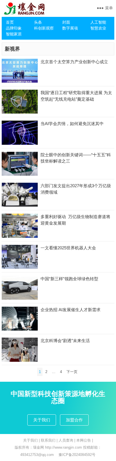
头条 (38, 22)
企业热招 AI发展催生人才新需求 (71, 309)
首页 (10, 22)
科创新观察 (44, 28)
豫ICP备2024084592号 (77, 455)
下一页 (71, 372)
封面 (66, 22)
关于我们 (41, 419)
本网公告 (83, 440)
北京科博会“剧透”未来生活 (65, 340)
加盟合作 (74, 419)
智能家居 (14, 34)
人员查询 (66, 440)
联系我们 (48, 440)
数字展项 (70, 28)
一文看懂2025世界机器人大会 (68, 247)
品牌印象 (14, 28)
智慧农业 (98, 28)
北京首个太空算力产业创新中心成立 (74, 61)
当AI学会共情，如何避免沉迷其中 (72, 123)
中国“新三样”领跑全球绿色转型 (69, 278)
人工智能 (98, 22)
